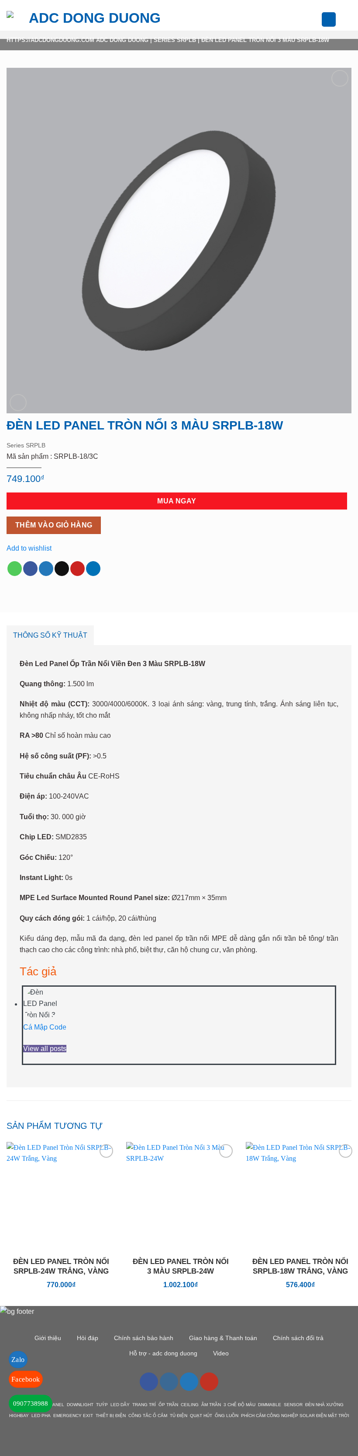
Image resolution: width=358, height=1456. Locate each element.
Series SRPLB (175, 40)
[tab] (50, 635)
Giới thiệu (47, 1337)
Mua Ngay (176, 501)
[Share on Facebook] (30, 568)
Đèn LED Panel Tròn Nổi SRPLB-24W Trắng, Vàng (61, 1266)
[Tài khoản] (329, 19)
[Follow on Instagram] (169, 1381)
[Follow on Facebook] (149, 1381)
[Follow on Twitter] (189, 1381)
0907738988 (30, 1403)
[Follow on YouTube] (209, 1381)
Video (221, 1353)
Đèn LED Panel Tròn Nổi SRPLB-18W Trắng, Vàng (300, 1266)
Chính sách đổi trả (298, 1337)
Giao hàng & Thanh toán (223, 1337)
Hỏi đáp (87, 1337)
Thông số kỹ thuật (50, 635)
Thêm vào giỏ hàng (54, 525)
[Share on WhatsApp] (14, 568)
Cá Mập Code (44, 1027)
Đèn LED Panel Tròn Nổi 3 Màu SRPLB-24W (181, 1266)
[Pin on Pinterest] (77, 568)
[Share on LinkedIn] (93, 568)
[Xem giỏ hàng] (347, 19)
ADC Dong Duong (122, 40)
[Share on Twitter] (46, 568)
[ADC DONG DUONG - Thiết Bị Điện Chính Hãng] (91, 19)
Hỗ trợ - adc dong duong (163, 1353)
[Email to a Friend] (62, 568)
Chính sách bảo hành (143, 1337)
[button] (187, 19)
